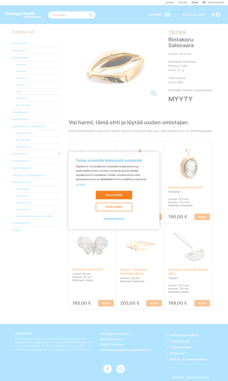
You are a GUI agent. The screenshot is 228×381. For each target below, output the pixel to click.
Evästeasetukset (114, 218)
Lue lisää (80, 184)
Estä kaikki (114, 207)
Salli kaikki (113, 195)
